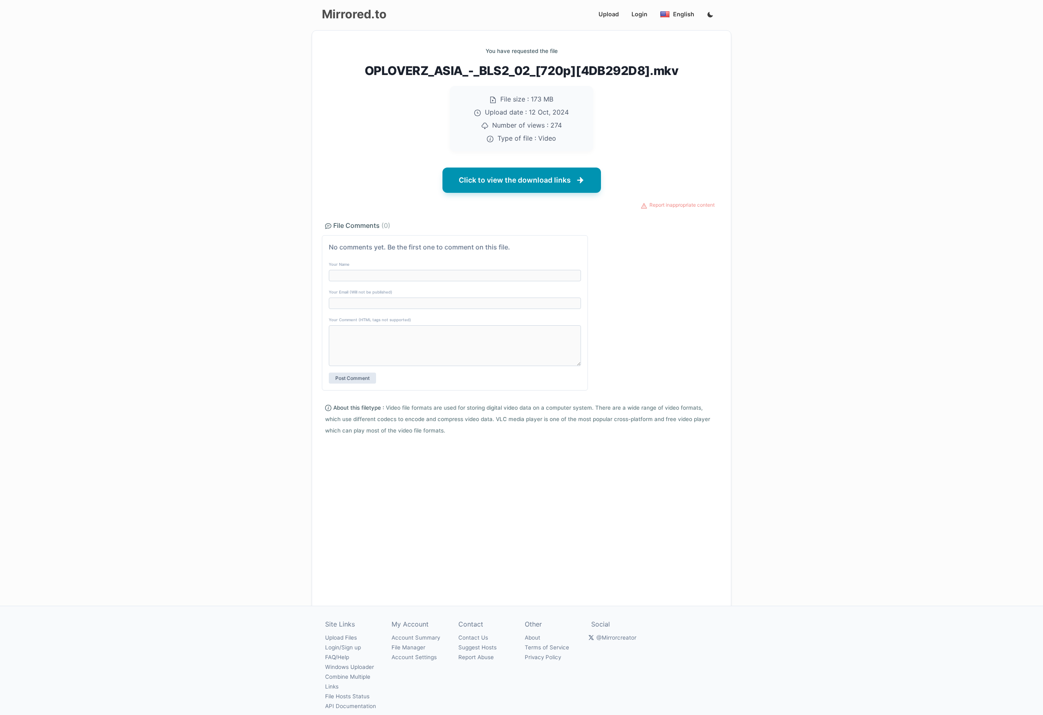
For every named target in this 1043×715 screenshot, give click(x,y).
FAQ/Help (337, 657)
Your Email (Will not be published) (360, 292)
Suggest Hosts (477, 647)
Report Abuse (476, 657)
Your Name (339, 264)
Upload (609, 14)
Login (639, 14)
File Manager (408, 647)
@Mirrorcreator (616, 637)
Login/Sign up (343, 647)
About (532, 637)
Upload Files (341, 637)
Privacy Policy (543, 657)
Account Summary (416, 637)
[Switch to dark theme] (710, 15)
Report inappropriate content (682, 205)
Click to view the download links (515, 180)
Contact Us (473, 637)
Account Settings (414, 657)
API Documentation (350, 706)
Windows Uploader (349, 667)
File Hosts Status (347, 696)
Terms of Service (547, 647)
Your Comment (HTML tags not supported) (370, 320)
